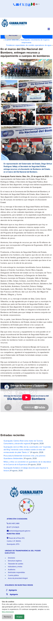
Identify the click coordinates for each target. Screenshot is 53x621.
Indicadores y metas (15, 567)
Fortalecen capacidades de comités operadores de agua (28, 45)
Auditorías (11, 570)
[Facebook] (20, 4)
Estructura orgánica (15, 561)
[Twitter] (23, 4)
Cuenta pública (13, 575)
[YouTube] (29, 4)
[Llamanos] (14, 4)
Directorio (11, 558)
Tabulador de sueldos (15, 564)
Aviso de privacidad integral (18, 578)
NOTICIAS (13, 35)
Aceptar (19, 617)
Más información (8, 612)
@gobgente (12, 590)
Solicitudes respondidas (16, 572)
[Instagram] (26, 4)
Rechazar (7, 617)
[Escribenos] (17, 4)
